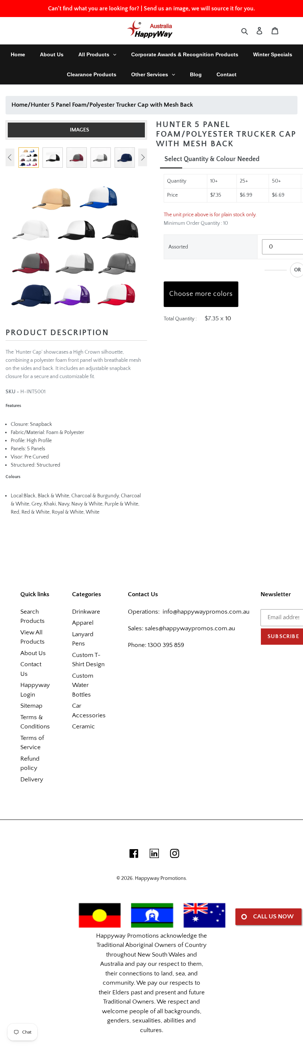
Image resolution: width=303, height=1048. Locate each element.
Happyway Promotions (160, 878)
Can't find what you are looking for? (93, 8)
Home (19, 104)
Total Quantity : (180, 319)
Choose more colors (201, 294)
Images (79, 130)
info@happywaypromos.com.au (206, 611)
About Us (33, 653)
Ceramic (83, 726)
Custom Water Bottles (82, 685)
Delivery (31, 779)
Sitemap (31, 705)
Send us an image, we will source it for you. (199, 8)
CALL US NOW (273, 916)
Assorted (178, 247)
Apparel (82, 623)
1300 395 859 (165, 645)
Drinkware (86, 611)
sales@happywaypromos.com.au (190, 628)
